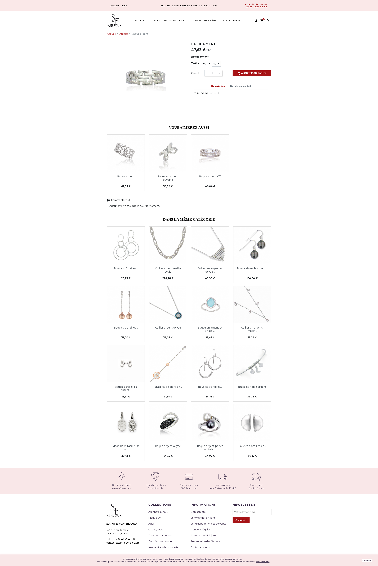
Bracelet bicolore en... (168, 386)
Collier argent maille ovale (168, 270)
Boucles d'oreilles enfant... (126, 388)
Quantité (196, 73)
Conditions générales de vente (208, 523)
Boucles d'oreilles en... (252, 446)
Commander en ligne (203, 517)
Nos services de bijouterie (163, 547)
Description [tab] (218, 86)
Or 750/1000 (155, 529)
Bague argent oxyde (168, 446)
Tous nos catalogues (160, 535)
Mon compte (198, 512)
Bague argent (126, 176)
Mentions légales (200, 529)
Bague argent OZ (210, 176)
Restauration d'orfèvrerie (205, 541)
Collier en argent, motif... (252, 329)
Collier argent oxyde (168, 327)
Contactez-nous (200, 547)
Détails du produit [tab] (240, 86)
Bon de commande (160, 541)
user (256, 20)
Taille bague (200, 63)
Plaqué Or (154, 517)
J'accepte (366, 560)
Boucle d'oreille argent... (252, 268)
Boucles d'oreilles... (126, 268)
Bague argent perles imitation (210, 447)
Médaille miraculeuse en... (125, 447)
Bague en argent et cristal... (210, 329)
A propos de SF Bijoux (203, 535)
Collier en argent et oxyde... (210, 270)
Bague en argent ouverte (168, 178)
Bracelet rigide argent (252, 386)
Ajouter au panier (252, 73)
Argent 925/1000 (158, 512)
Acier (151, 523)
